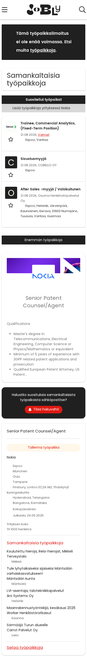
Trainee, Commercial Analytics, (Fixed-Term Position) (48, 126)
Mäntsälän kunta (21, 578)
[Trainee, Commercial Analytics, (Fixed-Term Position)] (11, 127)
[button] (78, 42)
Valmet (43, 135)
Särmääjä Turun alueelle (27, 625)
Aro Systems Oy (20, 595)
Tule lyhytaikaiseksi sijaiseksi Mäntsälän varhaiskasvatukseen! (39, 571)
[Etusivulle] (43, 9)
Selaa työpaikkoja (25, 647)
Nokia (11, 457)
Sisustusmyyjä (33, 158)
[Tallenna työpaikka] (11, 139)
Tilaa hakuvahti (46, 409)
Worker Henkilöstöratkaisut (29, 612)
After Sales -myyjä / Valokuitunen (50, 189)
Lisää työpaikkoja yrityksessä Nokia (41, 108)
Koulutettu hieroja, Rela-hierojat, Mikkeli (40, 551)
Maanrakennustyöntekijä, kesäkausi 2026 (41, 607)
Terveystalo (17, 556)
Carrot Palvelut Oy (22, 630)
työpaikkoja (43, 50)
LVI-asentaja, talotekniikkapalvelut (35, 590)
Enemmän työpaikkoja (43, 239)
